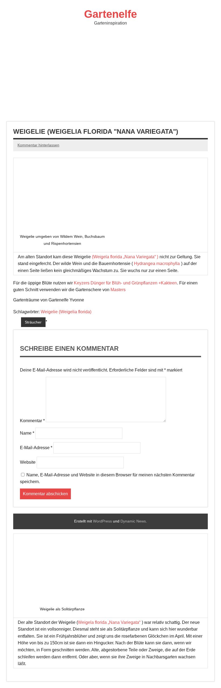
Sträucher (33, 322)
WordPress (102, 521)
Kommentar (32, 420)
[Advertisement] (110, 74)
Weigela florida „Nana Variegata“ (109, 622)
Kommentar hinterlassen (38, 145)
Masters (118, 289)
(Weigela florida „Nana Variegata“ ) (125, 256)
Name (27, 433)
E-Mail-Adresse (36, 447)
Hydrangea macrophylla (157, 263)
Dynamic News (133, 521)
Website (28, 462)
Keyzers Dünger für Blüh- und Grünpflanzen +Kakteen (125, 283)
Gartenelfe (110, 14)
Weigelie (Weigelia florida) (66, 311)
